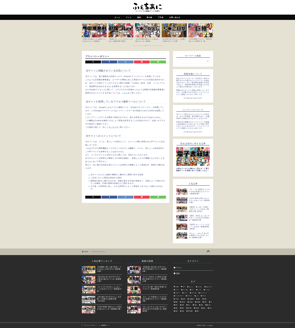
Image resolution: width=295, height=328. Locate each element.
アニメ (179, 268)
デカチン (177, 292)
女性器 (191, 302)
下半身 (177, 299)
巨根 (183, 305)
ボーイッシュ (203, 292)
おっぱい (199, 286)
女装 (205, 302)
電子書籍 (190, 311)
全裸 (184, 299)
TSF (184, 286)
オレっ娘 (185, 289)
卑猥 (205, 299)
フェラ (185, 292)
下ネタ (204, 296)
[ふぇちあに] (147, 12)
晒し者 (208, 305)
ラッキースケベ (179, 296)
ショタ (199, 289)
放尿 (202, 305)
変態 (176, 302)
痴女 (204, 308)
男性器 (197, 308)
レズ (197, 296)
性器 (195, 305)
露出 (198, 311)
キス (192, 289)
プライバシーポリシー (90, 325)
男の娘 (189, 308)
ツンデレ (207, 289)
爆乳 (183, 308)
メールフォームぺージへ (192, 98)
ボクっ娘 (193, 292)
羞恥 (176, 311)
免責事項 (104, 325)
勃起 (199, 299)
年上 (189, 305)
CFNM (176, 286)
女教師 (198, 302)
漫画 (178, 273)
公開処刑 (191, 299)
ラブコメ (189, 296)
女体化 (183, 302)
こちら (125, 93)
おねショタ (209, 286)
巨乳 (176, 305)
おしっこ (191, 286)
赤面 (183, 311)
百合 (210, 308)
